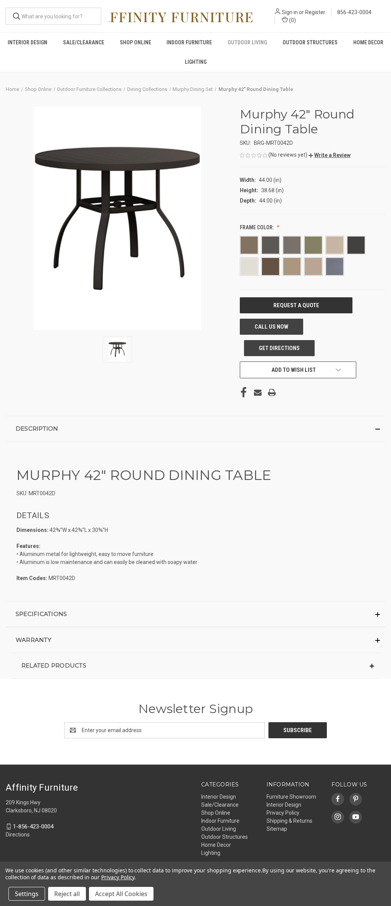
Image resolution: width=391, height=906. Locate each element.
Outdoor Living (247, 42)
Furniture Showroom (291, 797)
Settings (27, 894)
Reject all (67, 894)
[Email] (258, 392)
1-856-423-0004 (33, 826)
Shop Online (135, 42)
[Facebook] (243, 392)
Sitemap (277, 829)
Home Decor (368, 42)
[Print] (272, 392)
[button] (330, 155)
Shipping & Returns (289, 821)
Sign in (290, 12)
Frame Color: (257, 227)
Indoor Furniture (189, 42)
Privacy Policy (283, 813)
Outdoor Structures (310, 42)
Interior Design (27, 42)
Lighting (196, 62)
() (292, 20)
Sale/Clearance (83, 42)
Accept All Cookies (121, 894)
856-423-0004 (354, 12)
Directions (18, 834)
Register (315, 12)
